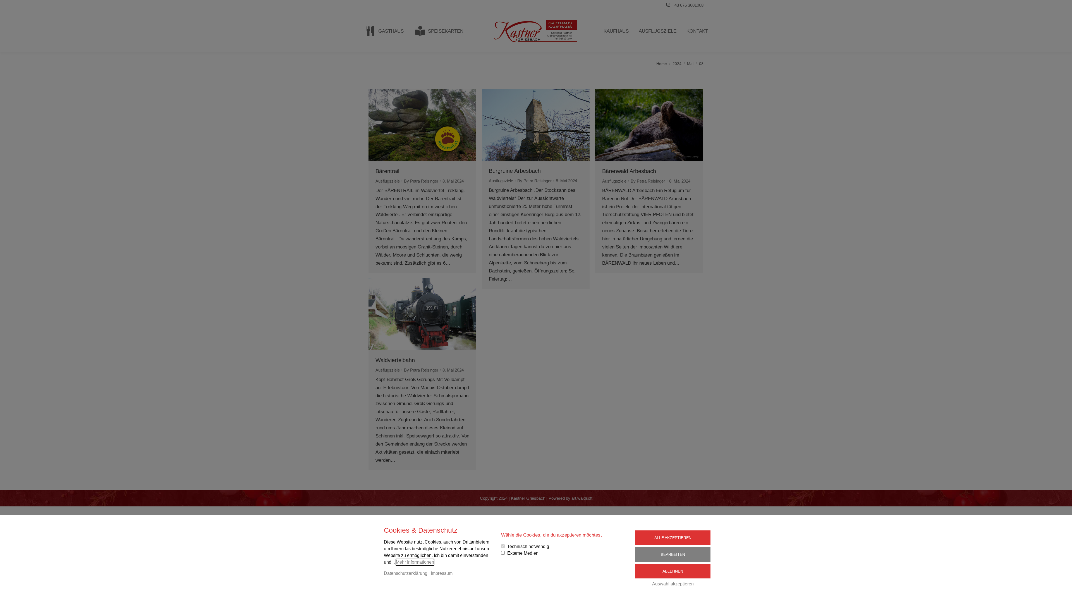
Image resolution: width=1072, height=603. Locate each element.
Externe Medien (523, 553)
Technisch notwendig (528, 546)
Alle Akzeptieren (672, 537)
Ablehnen (672, 571)
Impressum (442, 573)
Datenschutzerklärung (405, 573)
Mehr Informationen (415, 562)
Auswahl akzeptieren (673, 584)
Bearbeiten (673, 554)
